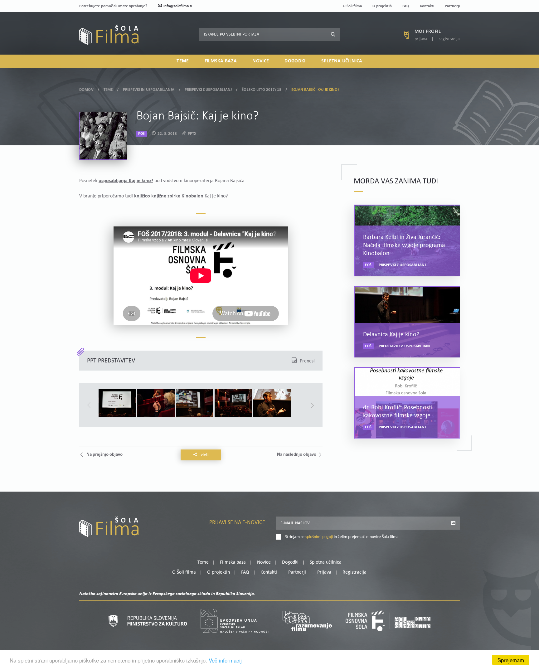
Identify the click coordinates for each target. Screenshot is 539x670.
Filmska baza (221, 61)
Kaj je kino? (216, 196)
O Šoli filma (352, 6)
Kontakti (427, 6)
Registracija (449, 39)
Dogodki (294, 61)
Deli (204, 455)
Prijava (421, 39)
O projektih (382, 6)
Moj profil (428, 31)
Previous (89, 405)
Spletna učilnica (341, 61)
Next (312, 405)
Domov (86, 90)
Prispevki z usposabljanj (208, 90)
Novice (260, 61)
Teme (183, 61)
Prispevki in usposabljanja (148, 90)
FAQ (405, 6)
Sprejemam (511, 660)
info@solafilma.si (177, 6)
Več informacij (225, 660)
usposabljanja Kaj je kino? (126, 180)
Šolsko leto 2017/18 (261, 90)
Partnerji (452, 6)
